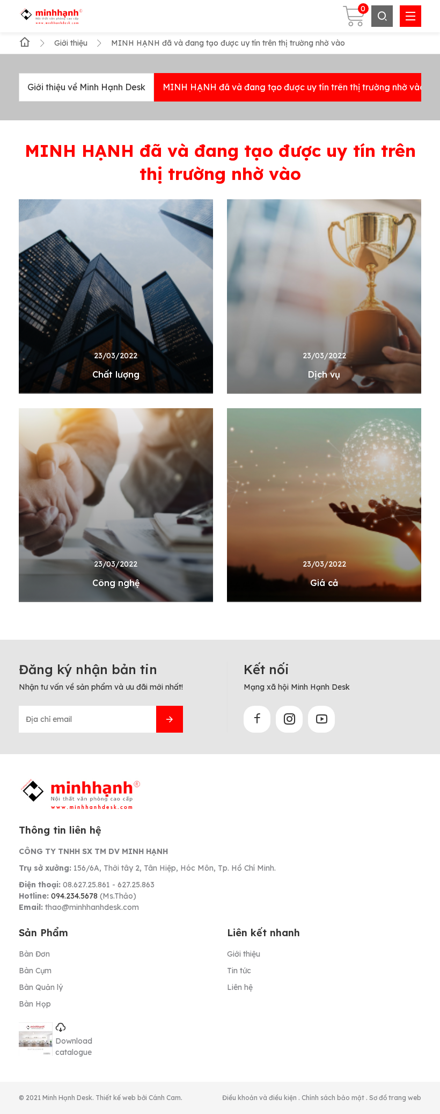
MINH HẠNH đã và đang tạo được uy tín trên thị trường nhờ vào (294, 87)
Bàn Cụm (35, 970)
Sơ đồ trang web (395, 1098)
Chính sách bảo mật (334, 1098)
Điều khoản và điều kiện (260, 1098)
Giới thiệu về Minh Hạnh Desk (86, 87)
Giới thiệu (243, 954)
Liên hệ (240, 987)
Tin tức (239, 970)
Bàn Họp (35, 1004)
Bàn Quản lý (41, 987)
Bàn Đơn (34, 954)
